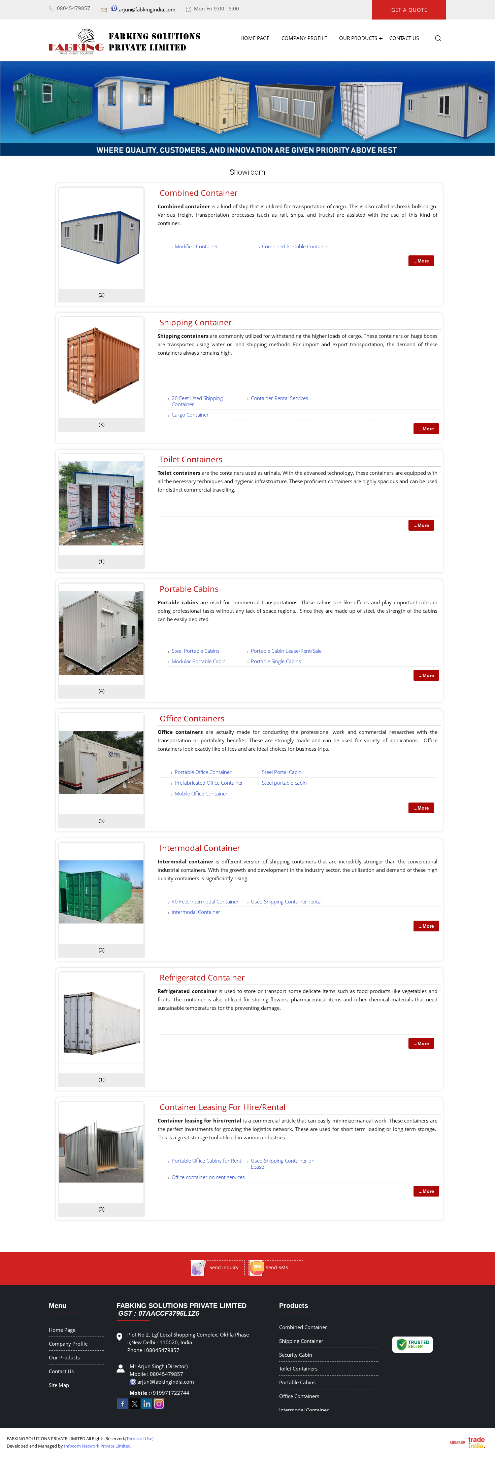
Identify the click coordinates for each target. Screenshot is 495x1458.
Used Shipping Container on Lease (283, 1163)
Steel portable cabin (284, 782)
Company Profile (304, 38)
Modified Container (196, 246)
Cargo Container (190, 414)
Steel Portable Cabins (196, 650)
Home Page (254, 38)
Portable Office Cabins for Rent (206, 1160)
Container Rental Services (279, 398)
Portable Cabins (189, 588)
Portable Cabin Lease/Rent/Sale (286, 650)
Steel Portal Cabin (282, 772)
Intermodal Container (200, 847)
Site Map (59, 1385)
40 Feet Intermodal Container (205, 901)
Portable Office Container (203, 772)
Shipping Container (196, 322)
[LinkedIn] (146, 1407)
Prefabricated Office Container (209, 782)
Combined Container (199, 192)
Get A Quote (409, 9)
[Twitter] (134, 1407)
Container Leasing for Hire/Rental (223, 1106)
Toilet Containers (191, 459)
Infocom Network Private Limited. (98, 1446)
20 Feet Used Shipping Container (197, 401)
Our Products (358, 38)
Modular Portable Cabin (199, 661)
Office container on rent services (208, 1177)
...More (421, 260)
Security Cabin (295, 1354)
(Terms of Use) (139, 1438)
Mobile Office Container (201, 793)
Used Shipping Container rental (286, 901)
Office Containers (192, 718)
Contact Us (404, 38)
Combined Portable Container (295, 246)
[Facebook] (122, 1407)
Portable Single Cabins (276, 661)
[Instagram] (159, 1407)
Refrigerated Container (202, 977)
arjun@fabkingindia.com (147, 9)
